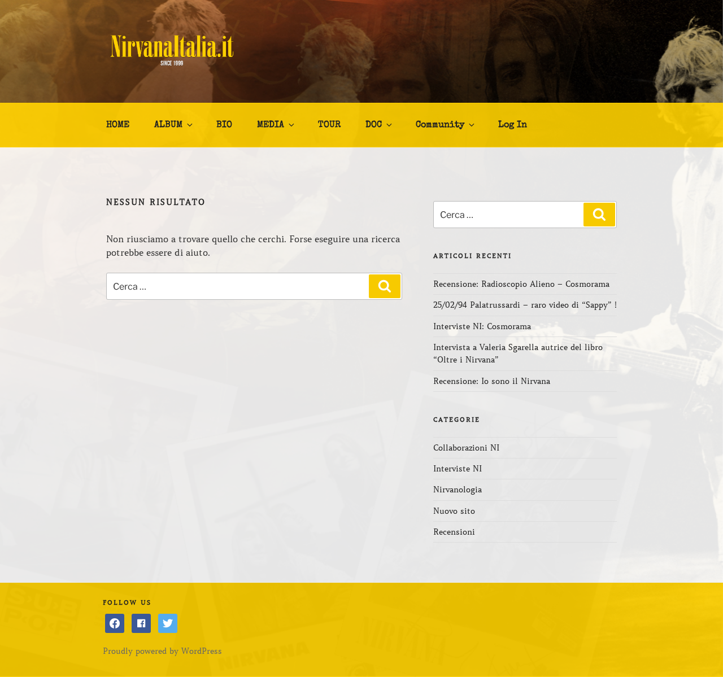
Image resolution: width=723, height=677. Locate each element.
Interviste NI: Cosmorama (482, 326)
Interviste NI (457, 469)
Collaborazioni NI (466, 448)
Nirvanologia (457, 489)
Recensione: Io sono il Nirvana (491, 381)
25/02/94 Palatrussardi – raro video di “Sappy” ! (525, 305)
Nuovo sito (454, 511)
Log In (512, 125)
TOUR (329, 125)
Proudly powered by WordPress (162, 651)
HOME (117, 125)
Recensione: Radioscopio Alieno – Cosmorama (521, 284)
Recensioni (454, 532)
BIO (224, 125)
